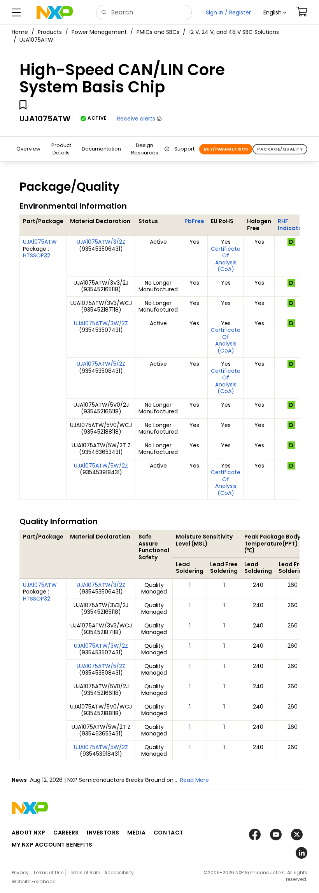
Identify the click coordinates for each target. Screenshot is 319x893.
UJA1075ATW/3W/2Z (101, 323)
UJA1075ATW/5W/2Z (101, 466)
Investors (103, 832)
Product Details (61, 149)
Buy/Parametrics (226, 149)
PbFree (194, 221)
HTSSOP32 (36, 255)
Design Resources (144, 149)
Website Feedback (33, 881)
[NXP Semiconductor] (55, 12)
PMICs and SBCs (158, 32)
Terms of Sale (84, 872)
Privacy (20, 872)
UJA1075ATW (40, 242)
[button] (275, 12)
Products (50, 32)
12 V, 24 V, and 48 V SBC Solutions (234, 32)
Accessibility (119, 872)
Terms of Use (48, 872)
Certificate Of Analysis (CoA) (225, 259)
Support (184, 148)
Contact (168, 832)
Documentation (101, 148)
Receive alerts (136, 118)
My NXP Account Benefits (52, 845)
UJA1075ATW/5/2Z (101, 364)
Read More (194, 780)
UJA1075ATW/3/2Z (101, 242)
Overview (28, 148)
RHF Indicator (291, 224)
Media (136, 832)
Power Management (99, 32)
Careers (66, 832)
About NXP (29, 832)
